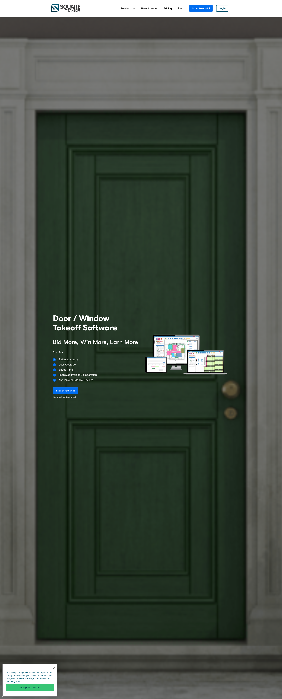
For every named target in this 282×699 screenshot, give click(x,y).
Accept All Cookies (30, 687)
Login (222, 8)
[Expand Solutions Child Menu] (133, 8)
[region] (29, 680)
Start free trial (201, 8)
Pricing (167, 8)
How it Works (149, 8)
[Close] (54, 668)
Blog (180, 8)
